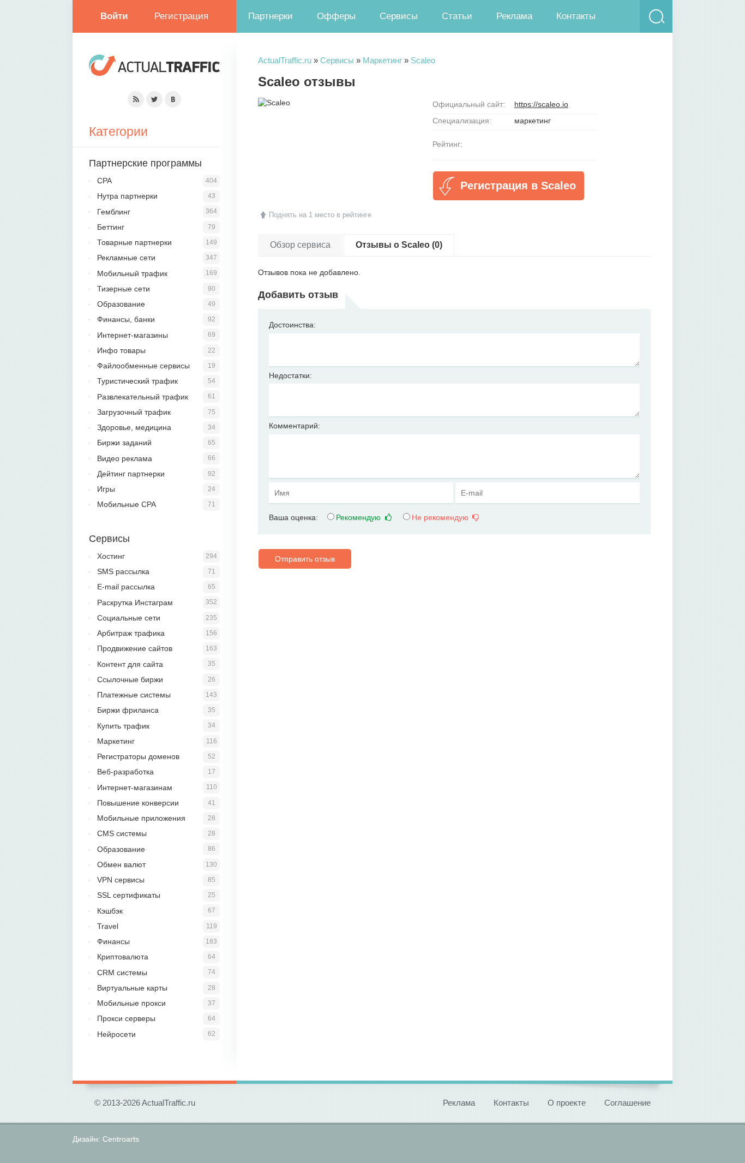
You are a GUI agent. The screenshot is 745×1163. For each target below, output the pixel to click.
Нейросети (116, 1034)
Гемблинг (113, 211)
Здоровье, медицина (134, 427)
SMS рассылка (123, 571)
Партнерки (270, 16)
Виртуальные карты (132, 987)
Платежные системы (134, 694)
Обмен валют (121, 864)
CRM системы (122, 972)
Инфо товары (121, 350)
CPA (104, 180)
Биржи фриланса (128, 710)
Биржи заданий (124, 442)
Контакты (576, 16)
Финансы (113, 941)
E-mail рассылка (126, 586)
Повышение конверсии (138, 802)
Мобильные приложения (141, 818)
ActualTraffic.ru (284, 60)
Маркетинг (382, 60)
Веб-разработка (125, 771)
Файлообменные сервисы (143, 365)
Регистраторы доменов (138, 756)
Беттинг (110, 227)
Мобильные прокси (131, 1003)
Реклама (514, 16)
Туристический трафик (137, 381)
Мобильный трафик (132, 273)
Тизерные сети (123, 288)
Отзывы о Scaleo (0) (399, 244)
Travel (107, 926)
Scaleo (423, 60)
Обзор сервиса (300, 244)
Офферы (336, 16)
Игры (106, 489)
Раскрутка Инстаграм (135, 602)
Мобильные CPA (126, 504)
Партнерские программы (145, 163)
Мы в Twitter (154, 99)
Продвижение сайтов (134, 648)
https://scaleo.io (541, 104)
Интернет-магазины (132, 335)
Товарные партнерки (134, 242)
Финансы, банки (126, 319)
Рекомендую (359, 517)
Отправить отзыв (305, 558)
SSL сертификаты (128, 895)
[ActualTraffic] (154, 67)
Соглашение (627, 1102)
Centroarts (121, 1139)
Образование (121, 304)
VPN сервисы (121, 879)
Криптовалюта (122, 956)
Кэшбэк (110, 910)
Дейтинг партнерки (131, 473)
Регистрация (181, 16)
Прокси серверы (126, 1018)
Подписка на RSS (136, 99)
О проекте (567, 1102)
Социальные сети (128, 617)
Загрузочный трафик (134, 412)
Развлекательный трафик (142, 396)
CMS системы (122, 833)
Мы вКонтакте (173, 99)
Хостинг (111, 556)
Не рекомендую (441, 517)
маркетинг (532, 120)
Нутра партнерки (127, 196)
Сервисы (399, 16)
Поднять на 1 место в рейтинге (320, 215)
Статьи (457, 16)
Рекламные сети (126, 257)
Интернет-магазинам (134, 787)
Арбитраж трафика (131, 633)
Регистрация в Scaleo (518, 186)
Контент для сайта (130, 664)
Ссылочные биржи (130, 679)
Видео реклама (124, 458)
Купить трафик (123, 725)
